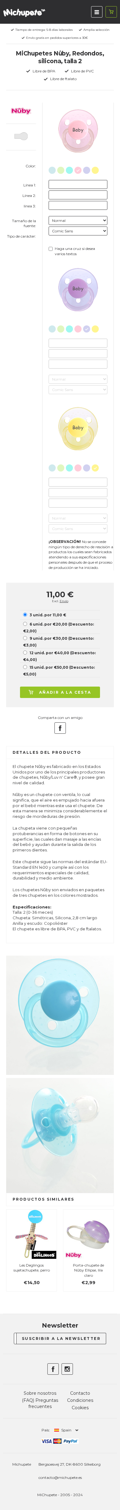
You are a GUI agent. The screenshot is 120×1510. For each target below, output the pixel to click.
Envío (64, 601)
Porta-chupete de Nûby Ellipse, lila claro (88, 1270)
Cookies (80, 1407)
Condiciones (80, 1400)
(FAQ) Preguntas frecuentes (40, 1403)
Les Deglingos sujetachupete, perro (32, 1268)
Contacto (80, 1393)
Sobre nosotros (40, 1393)
